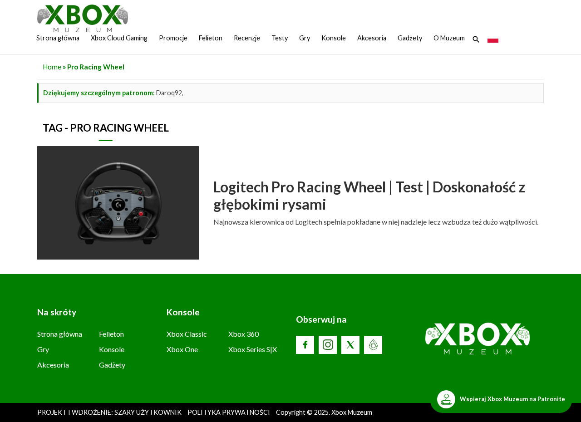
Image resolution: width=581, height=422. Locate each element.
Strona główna (57, 38)
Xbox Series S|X (252, 349)
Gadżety (410, 38)
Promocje (173, 38)
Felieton (210, 38)
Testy (279, 38)
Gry (304, 38)
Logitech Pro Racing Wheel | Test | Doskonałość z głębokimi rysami (369, 195)
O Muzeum (449, 38)
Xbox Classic (187, 333)
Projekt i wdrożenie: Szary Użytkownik (110, 412)
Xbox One (182, 349)
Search (476, 39)
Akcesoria (371, 38)
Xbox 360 (243, 333)
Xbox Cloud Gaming (119, 38)
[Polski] (493, 37)
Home (52, 67)
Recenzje (247, 38)
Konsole (333, 38)
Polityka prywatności (228, 412)
